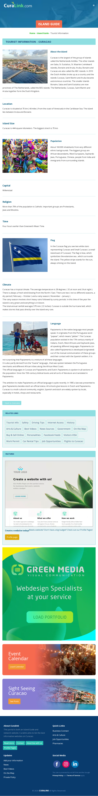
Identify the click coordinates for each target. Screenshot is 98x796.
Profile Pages (10, 748)
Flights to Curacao (73, 441)
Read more (9, 743)
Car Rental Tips (31, 441)
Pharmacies (58, 743)
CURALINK (44, 790)
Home (32, 33)
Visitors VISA (70, 435)
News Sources (47, 428)
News (6, 764)
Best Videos (30, 428)
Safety (25, 422)
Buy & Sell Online (15, 435)
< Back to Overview (12, 403)
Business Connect (61, 731)
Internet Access (56, 422)
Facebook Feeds (52, 435)
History (70, 422)
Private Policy (10, 777)
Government (63, 428)
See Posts (14, 701)
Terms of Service (73, 775)
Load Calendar (17, 666)
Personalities (34, 435)
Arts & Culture (13, 428)
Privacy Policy (58, 775)
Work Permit (12, 441)
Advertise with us (34, 743)
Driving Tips (38, 422)
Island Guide (43, 33)
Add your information (13, 760)
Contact (20, 743)
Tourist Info (12, 422)
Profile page (12, 537)
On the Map (80, 428)
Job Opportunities (51, 441)
